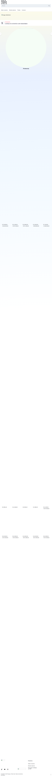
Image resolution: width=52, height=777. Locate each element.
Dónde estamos (12, 10)
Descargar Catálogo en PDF (32, 768)
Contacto (24, 10)
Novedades (7, 22)
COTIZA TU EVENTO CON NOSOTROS (16, 23)
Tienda (18, 10)
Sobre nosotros (4, 10)
